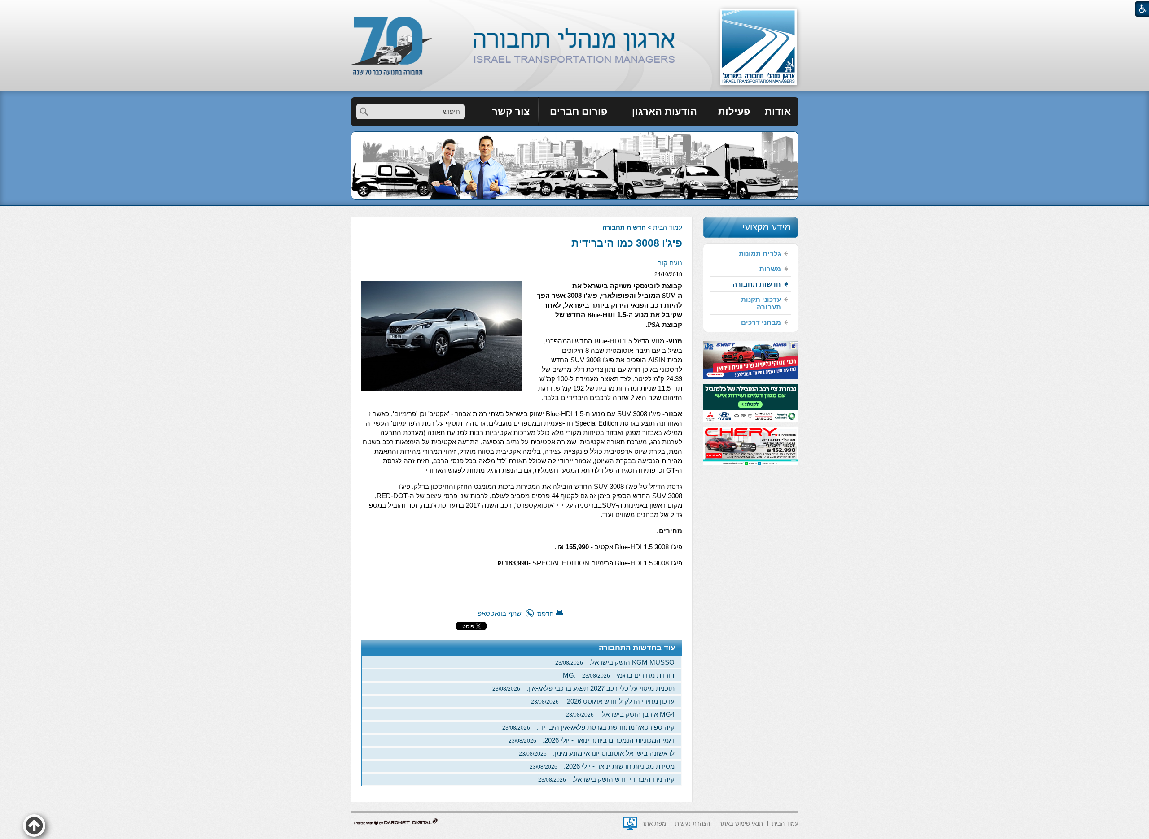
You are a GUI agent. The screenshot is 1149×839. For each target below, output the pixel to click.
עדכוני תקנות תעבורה (761, 303)
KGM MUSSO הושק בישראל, (615, 662)
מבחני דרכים (761, 322)
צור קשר (511, 111)
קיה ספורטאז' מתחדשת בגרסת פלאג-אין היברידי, (588, 727)
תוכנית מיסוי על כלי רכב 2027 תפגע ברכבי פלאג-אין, (583, 688)
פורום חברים (578, 111)
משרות (770, 269)
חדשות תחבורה (624, 227)
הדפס (545, 613)
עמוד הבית (667, 227)
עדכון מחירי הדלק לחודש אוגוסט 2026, (603, 701)
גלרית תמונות (760, 253)
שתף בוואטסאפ (500, 613)
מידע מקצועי (766, 227)
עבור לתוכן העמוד (574, 9)
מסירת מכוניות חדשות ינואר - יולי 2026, (602, 766)
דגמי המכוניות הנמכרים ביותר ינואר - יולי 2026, (592, 740)
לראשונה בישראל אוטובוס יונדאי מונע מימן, (597, 753)
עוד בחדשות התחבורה (637, 647)
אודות (778, 111)
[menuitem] (778, 111)
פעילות (734, 111)
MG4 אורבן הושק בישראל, (620, 714)
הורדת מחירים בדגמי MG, (619, 675)
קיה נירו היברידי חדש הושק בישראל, (606, 779)
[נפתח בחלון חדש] (630, 823)
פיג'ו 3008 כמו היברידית (626, 243)
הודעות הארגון (664, 111)
